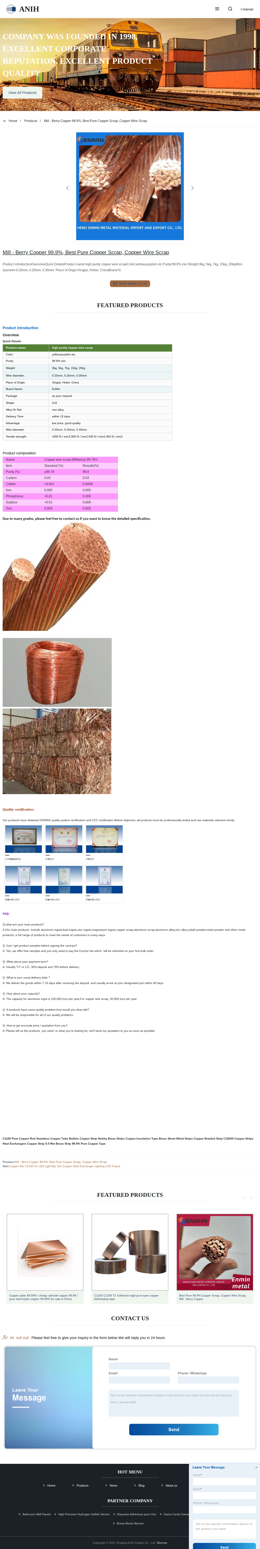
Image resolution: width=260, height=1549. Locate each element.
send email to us (133, 283)
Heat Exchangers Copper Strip (23, 1143)
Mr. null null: (19, 1338)
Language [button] (247, 9)
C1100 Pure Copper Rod (19, 1138)
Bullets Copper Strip (83, 1138)
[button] (217, 9)
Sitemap (162, 1542)
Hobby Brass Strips (111, 1138)
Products (30, 121)
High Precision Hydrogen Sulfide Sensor (83, 1514)
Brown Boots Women (130, 1523)
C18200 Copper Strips (238, 1138)
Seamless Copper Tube (52, 1138)
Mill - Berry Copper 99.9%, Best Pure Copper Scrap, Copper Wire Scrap (61, 1162)
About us (171, 1485)
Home (13, 121)
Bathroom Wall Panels (36, 1514)
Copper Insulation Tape (142, 1138)
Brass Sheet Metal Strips (176, 1138)
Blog (141, 1485)
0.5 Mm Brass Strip (58, 1143)
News (113, 1485)
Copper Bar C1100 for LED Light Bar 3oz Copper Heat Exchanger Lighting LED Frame (64, 1166)
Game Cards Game (176, 1514)
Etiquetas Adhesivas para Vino (136, 1514)
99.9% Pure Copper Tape (89, 1143)
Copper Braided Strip (208, 1138)
